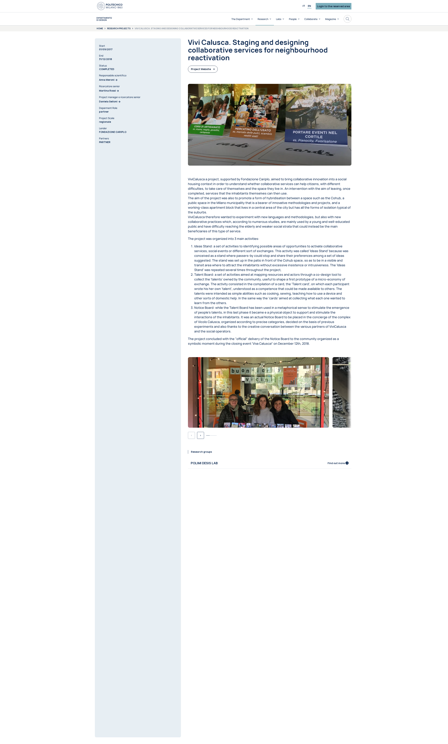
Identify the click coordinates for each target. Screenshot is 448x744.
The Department (240, 19)
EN (309, 6)
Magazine (330, 19)
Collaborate (310, 19)
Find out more (336, 463)
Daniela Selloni (108, 101)
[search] (347, 19)
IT (304, 6)
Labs (278, 19)
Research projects (119, 28)
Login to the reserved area (333, 6)
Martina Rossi (107, 90)
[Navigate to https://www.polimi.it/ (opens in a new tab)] (110, 6)
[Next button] (200, 435)
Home (100, 28)
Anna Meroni (106, 80)
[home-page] (104, 19)
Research (263, 19)
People (293, 19)
